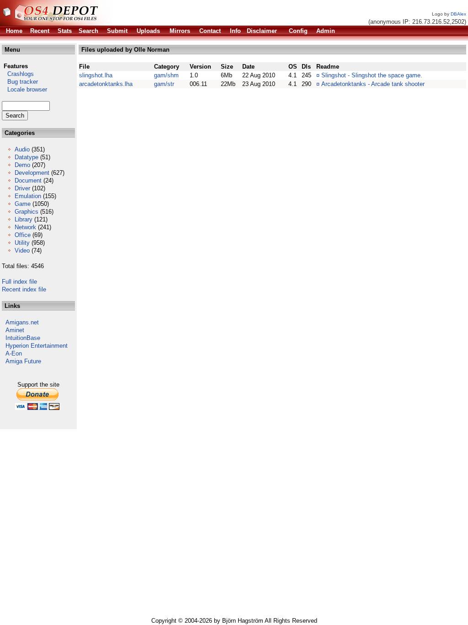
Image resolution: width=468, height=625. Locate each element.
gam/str (164, 84)
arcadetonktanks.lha (106, 84)
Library (23, 219)
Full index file (19, 281)
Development (32, 172)
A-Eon (13, 353)
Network (25, 227)
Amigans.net (22, 322)
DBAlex (458, 13)
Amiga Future (23, 361)
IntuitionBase (22, 337)
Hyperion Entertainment (36, 345)
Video (22, 250)
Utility (22, 242)
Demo (22, 165)
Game (23, 203)
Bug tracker (20, 81)
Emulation (28, 196)
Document (28, 180)
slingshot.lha (95, 75)
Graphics (26, 211)
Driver (22, 188)
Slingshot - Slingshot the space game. (371, 75)
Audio (22, 149)
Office (23, 235)
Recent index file (24, 289)
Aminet (14, 330)
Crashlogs (18, 73)
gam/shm (166, 75)
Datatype (26, 157)
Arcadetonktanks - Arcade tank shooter (373, 84)
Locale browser (24, 89)
